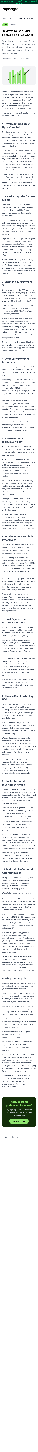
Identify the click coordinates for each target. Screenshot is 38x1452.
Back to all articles (12, 1137)
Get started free (19, 1121)
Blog (11, 19)
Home (4, 19)
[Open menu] (34, 9)
